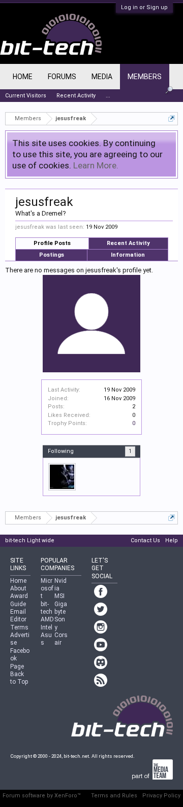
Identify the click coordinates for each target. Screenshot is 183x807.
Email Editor (18, 615)
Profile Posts (52, 243)
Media (102, 77)
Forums (62, 77)
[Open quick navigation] (171, 118)
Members (145, 77)
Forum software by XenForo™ (42, 795)
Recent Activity (128, 243)
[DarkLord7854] (62, 476)
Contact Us (145, 540)
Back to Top (19, 678)
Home (23, 77)
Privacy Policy (161, 795)
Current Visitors (25, 95)
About (18, 588)
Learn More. (95, 165)
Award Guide (19, 599)
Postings (51, 255)
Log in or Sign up (144, 7)
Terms (19, 627)
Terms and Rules (114, 795)
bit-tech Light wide (29, 540)
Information (128, 255)
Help (171, 540)
